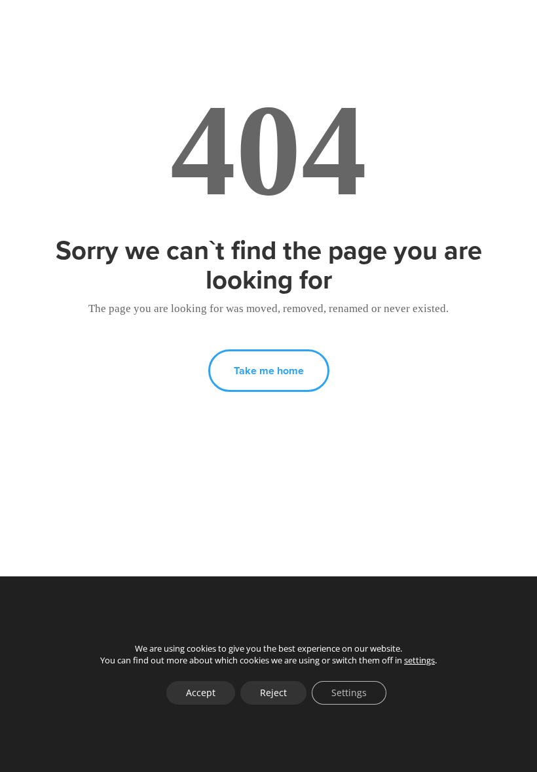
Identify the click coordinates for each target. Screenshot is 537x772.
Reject (273, 692)
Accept (200, 692)
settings (419, 660)
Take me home (269, 370)
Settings (349, 692)
